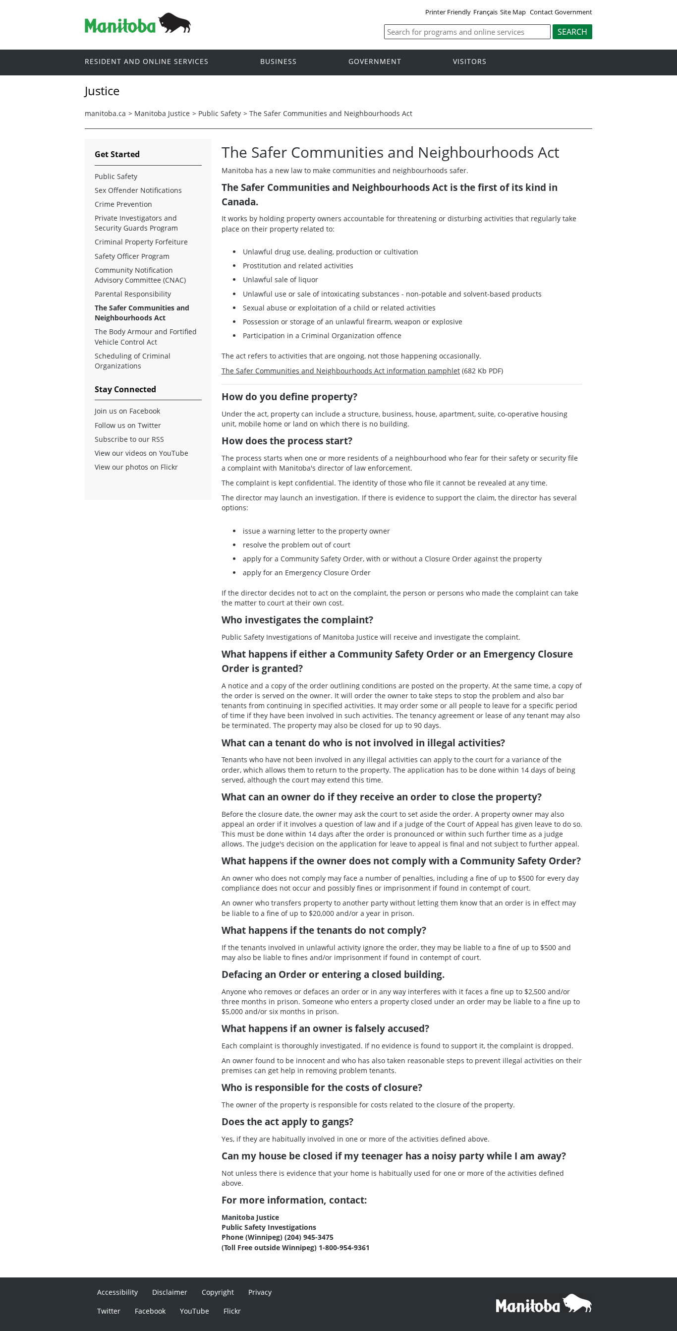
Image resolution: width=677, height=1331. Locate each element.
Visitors (470, 61)
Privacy (260, 1292)
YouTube (194, 1311)
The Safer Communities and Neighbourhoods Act (330, 113)
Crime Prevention (123, 204)
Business (278, 61)
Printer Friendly (448, 11)
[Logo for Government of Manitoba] (138, 29)
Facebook (150, 1311)
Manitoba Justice (162, 113)
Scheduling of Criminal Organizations (132, 360)
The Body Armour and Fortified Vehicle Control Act (146, 336)
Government (374, 61)
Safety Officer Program (132, 256)
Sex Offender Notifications (138, 190)
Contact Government (561, 11)
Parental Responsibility (133, 294)
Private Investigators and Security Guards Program (136, 223)
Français (485, 11)
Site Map (513, 11)
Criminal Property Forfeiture (141, 241)
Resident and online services (147, 61)
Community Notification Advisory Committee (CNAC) (140, 275)
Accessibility (117, 1292)
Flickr (232, 1311)
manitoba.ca (105, 113)
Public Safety (219, 113)
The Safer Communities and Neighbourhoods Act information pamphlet (341, 370)
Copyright (218, 1292)
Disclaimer (169, 1292)
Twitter (108, 1311)
